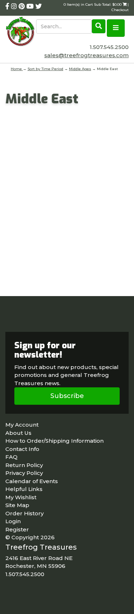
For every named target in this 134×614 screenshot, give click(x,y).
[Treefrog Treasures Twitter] (38, 6)
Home (17, 69)
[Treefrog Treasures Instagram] (15, 6)
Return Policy (24, 465)
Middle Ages (80, 69)
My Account (22, 424)
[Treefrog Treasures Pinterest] (22, 6)
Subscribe (67, 396)
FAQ (11, 456)
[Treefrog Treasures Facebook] (8, 6)
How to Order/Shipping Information (54, 440)
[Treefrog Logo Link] (20, 32)
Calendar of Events (31, 481)
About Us (18, 432)
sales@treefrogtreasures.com (86, 55)
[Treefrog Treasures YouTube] (30, 6)
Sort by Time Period (45, 69)
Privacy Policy (24, 473)
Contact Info (22, 449)
